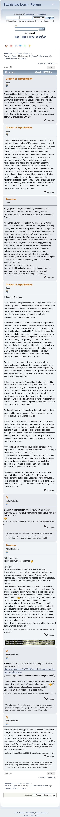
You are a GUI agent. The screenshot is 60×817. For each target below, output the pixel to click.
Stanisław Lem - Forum (22, 4)
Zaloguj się (30, 14)
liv (49, 56)
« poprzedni (42, 63)
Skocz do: (28, 795)
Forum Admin (37, 56)
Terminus (11, 545)
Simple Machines (41, 813)
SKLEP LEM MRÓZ (30, 37)
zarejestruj (41, 14)
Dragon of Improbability (19, 78)
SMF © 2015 (29, 813)
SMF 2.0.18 (19, 813)
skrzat (45, 56)
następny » (52, 63)
